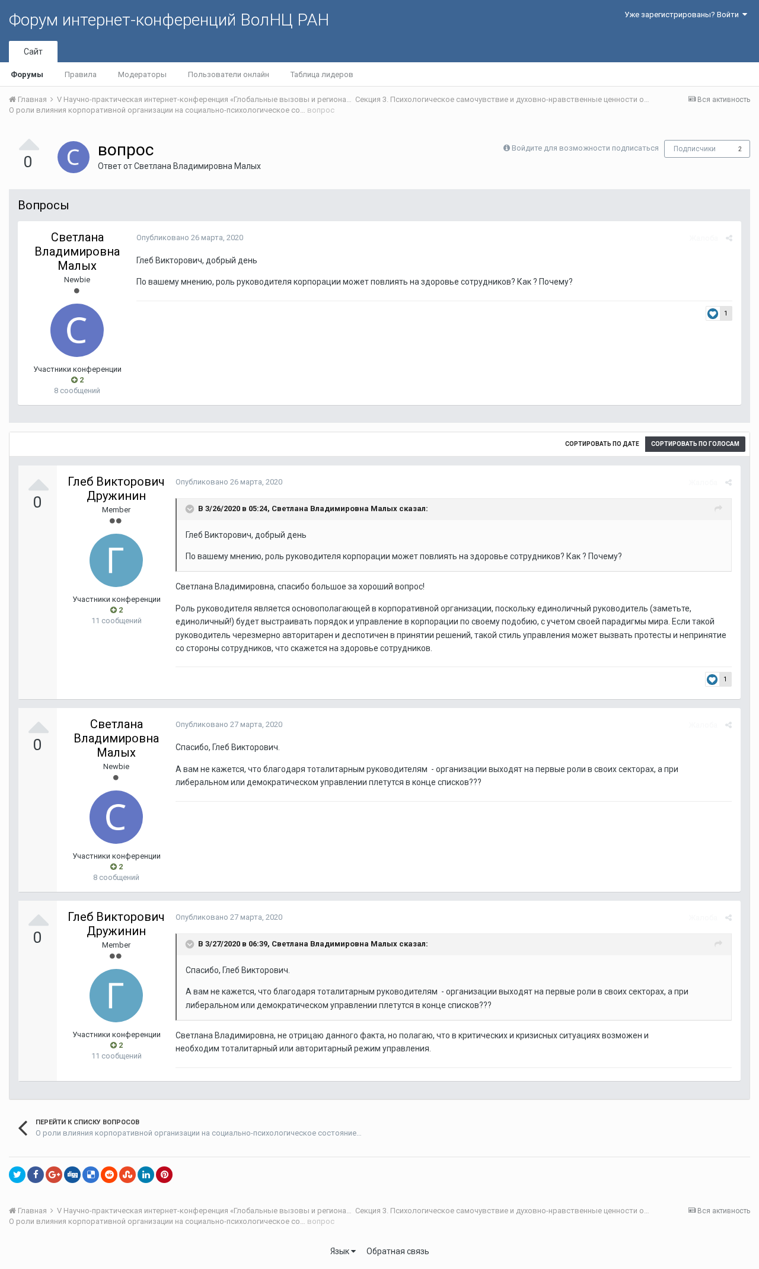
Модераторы (142, 74)
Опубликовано (189, 237)
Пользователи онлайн (228, 74)
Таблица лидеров (322, 74)
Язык (340, 1251)
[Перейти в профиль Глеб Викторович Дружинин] (116, 560)
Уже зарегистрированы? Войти (683, 14)
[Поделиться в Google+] (54, 1174)
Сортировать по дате (602, 444)
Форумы (27, 74)
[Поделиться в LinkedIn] (146, 1174)
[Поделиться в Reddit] (109, 1174)
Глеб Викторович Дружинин (116, 488)
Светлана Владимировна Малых (197, 166)
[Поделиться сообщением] (729, 238)
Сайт (33, 51)
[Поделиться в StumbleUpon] (127, 1174)
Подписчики (695, 149)
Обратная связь (397, 1251)
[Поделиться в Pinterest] (164, 1174)
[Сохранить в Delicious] (90, 1174)
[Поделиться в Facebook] (35, 1174)
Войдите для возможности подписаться (585, 148)
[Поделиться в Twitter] (17, 1174)
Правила (81, 74)
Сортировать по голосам (695, 444)
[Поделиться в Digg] (72, 1174)
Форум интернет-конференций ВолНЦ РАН (169, 20)
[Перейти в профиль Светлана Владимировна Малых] (74, 157)
